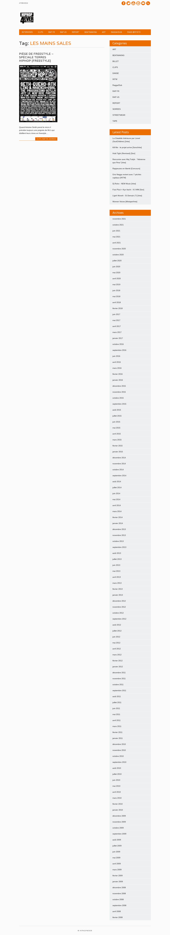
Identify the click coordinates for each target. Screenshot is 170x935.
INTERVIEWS (27, 32)
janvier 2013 (117, 595)
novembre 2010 (119, 750)
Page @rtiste (134, 32)
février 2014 (117, 517)
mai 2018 (116, 296)
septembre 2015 (119, 404)
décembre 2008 (119, 887)
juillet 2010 (117, 774)
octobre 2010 (118, 756)
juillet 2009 (117, 846)
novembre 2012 (119, 607)
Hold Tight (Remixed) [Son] (123, 153)
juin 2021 (116, 231)
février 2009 (117, 875)
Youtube (133, 3)
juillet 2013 (117, 559)
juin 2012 (116, 637)
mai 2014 (116, 499)
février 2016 (117, 374)
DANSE (115, 73)
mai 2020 (116, 272)
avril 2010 (116, 792)
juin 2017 (116, 314)
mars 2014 (117, 511)
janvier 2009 (117, 881)
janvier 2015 (117, 452)
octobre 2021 (118, 225)
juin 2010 (116, 780)
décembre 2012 (119, 601)
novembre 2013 (119, 535)
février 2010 (117, 804)
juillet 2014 (117, 487)
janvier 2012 (117, 667)
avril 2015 (116, 434)
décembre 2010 (119, 744)
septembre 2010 (119, 762)
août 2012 (116, 625)
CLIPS (40, 32)
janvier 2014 (117, 523)
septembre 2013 (119, 547)
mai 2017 (116, 320)
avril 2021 (116, 243)
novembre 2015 (119, 392)
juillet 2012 (117, 631)
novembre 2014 (119, 464)
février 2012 (117, 661)
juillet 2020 (117, 261)
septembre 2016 (119, 350)
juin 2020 (116, 266)
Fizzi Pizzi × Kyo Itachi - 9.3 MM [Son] (128, 190)
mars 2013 (117, 583)
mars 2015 (117, 440)
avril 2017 (116, 326)
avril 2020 (116, 278)
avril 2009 (116, 864)
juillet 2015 (117, 416)
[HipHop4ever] (27, 24)
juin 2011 (116, 708)
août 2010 (116, 768)
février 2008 (117, 917)
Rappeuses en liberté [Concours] (126, 168)
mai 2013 (116, 571)
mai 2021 (116, 237)
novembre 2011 (119, 678)
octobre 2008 (118, 899)
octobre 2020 (118, 255)
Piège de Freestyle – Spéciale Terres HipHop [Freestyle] (36, 57)
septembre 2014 (119, 475)
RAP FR (51, 32)
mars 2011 (116, 726)
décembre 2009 (119, 816)
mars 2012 (117, 655)
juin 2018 (116, 290)
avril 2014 (116, 505)
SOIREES (52, 139)
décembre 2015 (119, 386)
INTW (114, 79)
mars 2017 (117, 332)
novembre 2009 (119, 822)
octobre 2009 (118, 828)
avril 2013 (116, 577)
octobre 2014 (118, 469)
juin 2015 (116, 422)
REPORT (75, 32)
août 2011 (116, 696)
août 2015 (116, 410)
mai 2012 (116, 643)
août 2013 (116, 553)
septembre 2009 (119, 834)
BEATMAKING (90, 32)
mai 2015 (116, 428)
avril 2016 (116, 362)
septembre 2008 (119, 905)
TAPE (114, 121)
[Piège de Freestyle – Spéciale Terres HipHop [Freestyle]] (38, 121)
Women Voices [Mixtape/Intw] (124, 201)
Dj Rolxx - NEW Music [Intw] (124, 184)
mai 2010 (116, 786)
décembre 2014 (119, 458)
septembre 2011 (119, 690)
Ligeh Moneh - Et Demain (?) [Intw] (127, 196)
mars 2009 (117, 870)
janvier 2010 (117, 810)
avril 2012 (116, 649)
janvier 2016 (117, 380)
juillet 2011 (116, 702)
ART (104, 32)
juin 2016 (116, 356)
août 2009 (116, 840)
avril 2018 (116, 302)
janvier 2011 (117, 738)
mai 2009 (116, 858)
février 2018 (117, 308)
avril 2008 (116, 911)
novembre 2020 (119, 249)
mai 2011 (116, 714)
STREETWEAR (118, 115)
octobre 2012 (118, 613)
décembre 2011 (119, 672)
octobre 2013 (118, 541)
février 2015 (117, 446)
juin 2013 (116, 565)
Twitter (128, 3)
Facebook (124, 3)
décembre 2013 (119, 529)
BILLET (115, 61)
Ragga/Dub (116, 32)
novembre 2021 (119, 219)
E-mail (143, 3)
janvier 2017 (117, 338)
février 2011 (117, 732)
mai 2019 (116, 284)
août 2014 (116, 481)
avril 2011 (116, 720)
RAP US (63, 32)
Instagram (138, 3)
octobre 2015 (118, 398)
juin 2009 (116, 852)
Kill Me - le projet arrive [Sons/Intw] (127, 147)
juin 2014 (116, 493)
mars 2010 (117, 798)
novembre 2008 (119, 893)
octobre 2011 (118, 684)
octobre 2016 (118, 344)
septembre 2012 (119, 619)
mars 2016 (117, 368)
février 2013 (117, 589)
